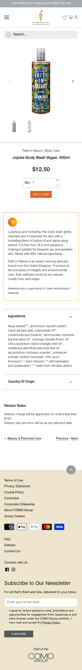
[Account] (76, 17)
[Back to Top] (71, 469)
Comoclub (11, 498)
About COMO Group (18, 510)
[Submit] (8, 35)
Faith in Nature (32, 151)
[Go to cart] (71, 17)
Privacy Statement (17, 486)
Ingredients (16, 316)
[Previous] (9, 81)
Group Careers (14, 516)
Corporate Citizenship (19, 504)
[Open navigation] (6, 17)
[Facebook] (7, 570)
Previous (62, 438)
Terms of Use (13, 480)
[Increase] (57, 180)
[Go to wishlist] (64, 17)
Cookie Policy (14, 492)
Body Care (52, 151)
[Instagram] (13, 570)
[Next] (72, 81)
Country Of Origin (21, 382)
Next (74, 438)
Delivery (10, 545)
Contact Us (12, 551)
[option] (41, 81)
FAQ (7, 539)
